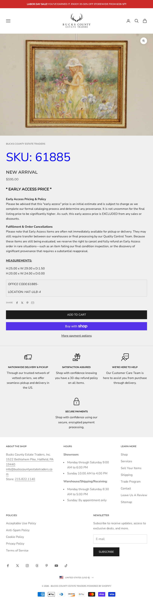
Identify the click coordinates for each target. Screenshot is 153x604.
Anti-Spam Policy (17, 530)
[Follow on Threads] (37, 565)
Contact (126, 488)
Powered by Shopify (99, 586)
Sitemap (126, 502)
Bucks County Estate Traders (25, 143)
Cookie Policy (15, 537)
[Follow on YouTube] (56, 565)
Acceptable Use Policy (21, 523)
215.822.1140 (25, 479)
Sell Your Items (131, 468)
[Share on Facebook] (16, 302)
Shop (124, 455)
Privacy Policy (15, 544)
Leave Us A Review (134, 495)
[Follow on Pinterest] (47, 565)
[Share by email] (32, 302)
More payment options (76, 336)
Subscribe (106, 552)
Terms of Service (17, 550)
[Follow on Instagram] (27, 565)
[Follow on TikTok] (66, 565)
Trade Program (131, 482)
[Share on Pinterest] (27, 302)
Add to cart (76, 315)
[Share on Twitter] (22, 302)
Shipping (126, 475)
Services (126, 461)
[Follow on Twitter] (17, 565)
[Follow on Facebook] (8, 565)
